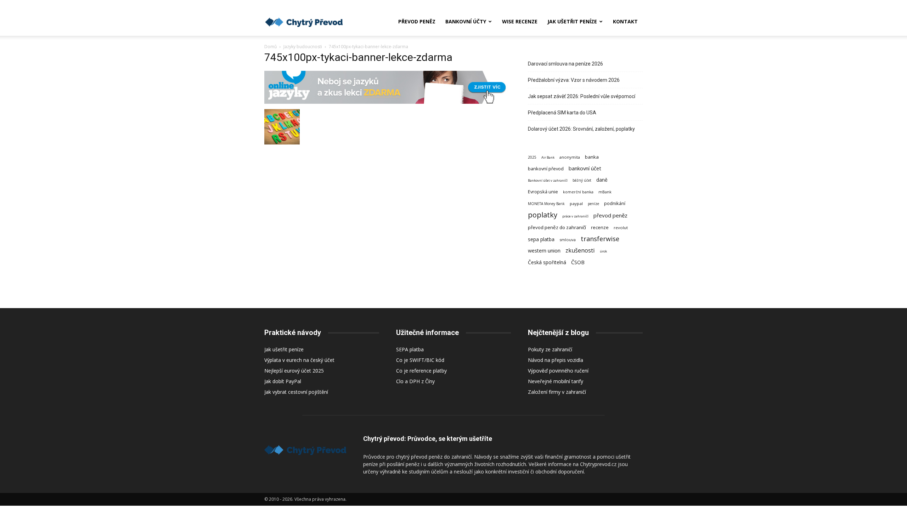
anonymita (569, 157)
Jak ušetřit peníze (572, 21)
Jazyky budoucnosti (302, 47)
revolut (621, 227)
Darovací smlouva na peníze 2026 (565, 64)
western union (544, 250)
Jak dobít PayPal (282, 381)
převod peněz (610, 215)
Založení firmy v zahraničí (557, 391)
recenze (600, 227)
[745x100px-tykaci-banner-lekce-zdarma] (387, 102)
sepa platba (541, 239)
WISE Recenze (519, 21)
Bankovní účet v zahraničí (548, 180)
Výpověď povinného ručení (558, 370)
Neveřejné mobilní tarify (555, 381)
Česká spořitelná (547, 262)
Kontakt (625, 21)
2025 (532, 157)
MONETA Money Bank (546, 203)
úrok (603, 251)
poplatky (542, 215)
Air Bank (547, 157)
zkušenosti (580, 250)
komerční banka (578, 191)
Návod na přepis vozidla (555, 360)
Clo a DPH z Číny (415, 381)
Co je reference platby (421, 370)
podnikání (614, 203)
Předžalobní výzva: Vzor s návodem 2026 (574, 80)
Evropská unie (543, 191)
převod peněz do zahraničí (557, 227)
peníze (593, 203)
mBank (605, 191)
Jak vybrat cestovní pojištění (296, 391)
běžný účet (582, 180)
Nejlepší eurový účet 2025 (294, 370)
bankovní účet (585, 168)
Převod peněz (416, 21)
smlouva (567, 239)
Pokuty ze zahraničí (550, 349)
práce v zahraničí (575, 216)
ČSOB (578, 262)
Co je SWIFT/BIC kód (420, 360)
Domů (270, 47)
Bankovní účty (465, 21)
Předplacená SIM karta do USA (562, 112)
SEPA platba (410, 349)
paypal (576, 203)
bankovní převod (546, 168)
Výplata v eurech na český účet (299, 360)
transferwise (600, 238)
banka (592, 157)
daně (602, 179)
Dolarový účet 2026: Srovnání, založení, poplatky (581, 129)
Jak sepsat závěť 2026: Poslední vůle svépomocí (581, 96)
